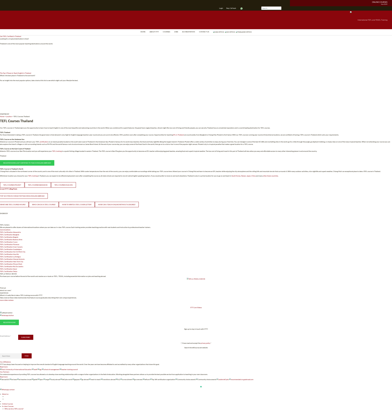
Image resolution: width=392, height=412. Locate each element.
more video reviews (7, 300)
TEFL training (57, 151)
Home (142, 32)
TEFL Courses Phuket (12, 185)
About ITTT (154, 32)
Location (9, 116)
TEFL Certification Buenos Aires (11, 239)
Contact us (204, 32)
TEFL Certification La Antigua (10, 257)
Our (5, 362)
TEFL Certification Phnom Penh (11, 264)
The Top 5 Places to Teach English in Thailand (15, 73)
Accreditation (188, 32)
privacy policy (205, 343)
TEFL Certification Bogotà (9, 237)
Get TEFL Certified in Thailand (10, 36)
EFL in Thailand (178, 135)
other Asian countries (270, 176)
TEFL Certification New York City (11, 261)
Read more (4, 367)
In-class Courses (8, 406)
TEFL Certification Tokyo (8, 271)
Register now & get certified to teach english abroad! (27, 163)
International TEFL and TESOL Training (372, 20)
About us (5, 394)
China (253, 176)
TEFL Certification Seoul (8, 269)
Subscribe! (25, 337)
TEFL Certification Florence (9, 244)
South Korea (236, 176)
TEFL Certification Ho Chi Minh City (12, 252)
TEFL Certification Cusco (8, 242)
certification (44, 142)
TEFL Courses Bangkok (38, 185)
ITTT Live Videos (196, 307)
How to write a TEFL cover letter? (77, 204)
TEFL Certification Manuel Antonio (12, 259)
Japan (249, 176)
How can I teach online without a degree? (116, 204)
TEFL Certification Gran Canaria (11, 247)
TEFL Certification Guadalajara (11, 249)
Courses (166, 32)
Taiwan (243, 176)
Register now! (9, 322)
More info (81, 80)
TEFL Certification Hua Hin (9, 254)
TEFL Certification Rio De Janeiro (11, 266)
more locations (5, 230)
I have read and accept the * (196, 343)
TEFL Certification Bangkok (9, 235)
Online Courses (379, 2)
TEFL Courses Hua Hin (63, 185)
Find (27, 356)
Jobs (176, 32)
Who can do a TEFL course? (44, 204)
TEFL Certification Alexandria (10, 232)
